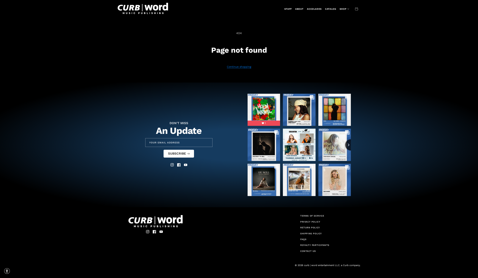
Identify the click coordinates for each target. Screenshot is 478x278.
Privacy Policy (310, 221)
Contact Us (308, 251)
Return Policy (310, 227)
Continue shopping (239, 66)
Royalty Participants (314, 245)
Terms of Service (312, 216)
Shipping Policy (311, 233)
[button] (344, 9)
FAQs (303, 239)
